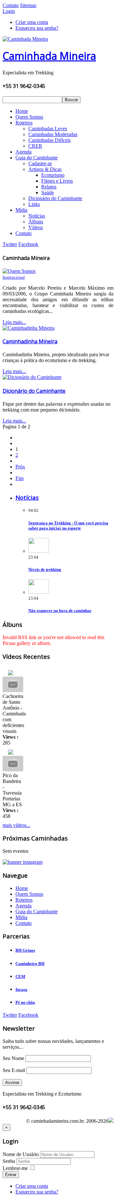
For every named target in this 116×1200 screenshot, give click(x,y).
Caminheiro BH (29, 963)
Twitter (10, 244)
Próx (20, 466)
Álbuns (35, 221)
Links (34, 204)
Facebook (28, 244)
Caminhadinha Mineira (30, 341)
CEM (20, 976)
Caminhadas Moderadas (52, 134)
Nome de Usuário (21, 1154)
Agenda (23, 152)
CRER (35, 146)
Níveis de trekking (44, 569)
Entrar (10, 1174)
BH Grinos (25, 950)
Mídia (21, 210)
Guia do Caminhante (36, 157)
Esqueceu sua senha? (36, 28)
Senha (9, 1161)
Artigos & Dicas (45, 169)
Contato (11, 5)
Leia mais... (14, 322)
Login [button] (9, 11)
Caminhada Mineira (49, 56)
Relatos (48, 186)
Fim (19, 478)
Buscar (71, 99)
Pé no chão (25, 1002)
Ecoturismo (52, 175)
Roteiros (24, 122)
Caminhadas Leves (47, 128)
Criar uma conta (31, 22)
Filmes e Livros (57, 181)
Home (21, 111)
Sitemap (28, 5)
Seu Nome (13, 1058)
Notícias (36, 216)
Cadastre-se (40, 163)
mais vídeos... (16, 825)
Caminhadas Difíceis (49, 140)
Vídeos (35, 227)
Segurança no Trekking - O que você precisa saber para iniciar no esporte (68, 525)
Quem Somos (29, 117)
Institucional (14, 277)
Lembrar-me (15, 1168)
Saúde (47, 192)
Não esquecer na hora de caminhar (60, 610)
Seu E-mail (14, 1070)
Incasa (21, 989)
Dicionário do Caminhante (55, 198)
